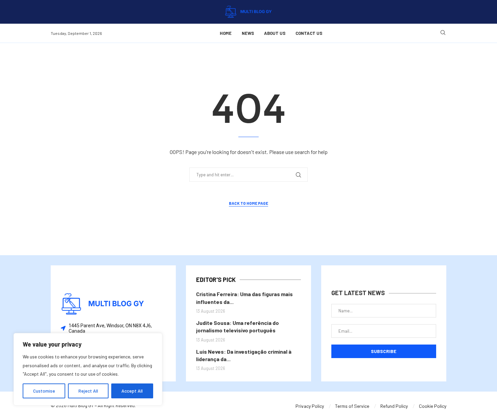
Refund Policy (394, 406)
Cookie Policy (432, 406)
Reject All (88, 391)
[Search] (443, 33)
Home (226, 33)
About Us (274, 33)
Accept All (132, 391)
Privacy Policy (309, 406)
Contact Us (308, 33)
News (248, 33)
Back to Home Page (248, 203)
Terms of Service (352, 406)
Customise (44, 391)
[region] (88, 369)
